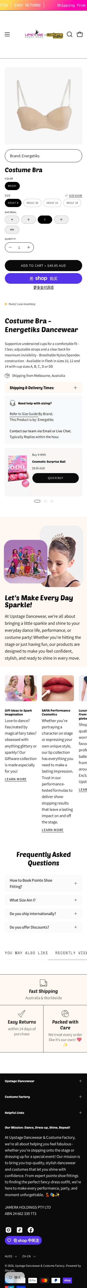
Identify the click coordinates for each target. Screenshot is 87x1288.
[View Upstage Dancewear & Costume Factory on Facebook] (30, 1230)
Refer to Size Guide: (24, 413)
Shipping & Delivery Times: (32, 388)
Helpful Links (14, 1113)
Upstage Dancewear (19, 1081)
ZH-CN (26, 1256)
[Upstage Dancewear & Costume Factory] (43, 34)
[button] (69, 34)
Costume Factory (17, 1097)
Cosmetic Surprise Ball (48, 461)
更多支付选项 (43, 287)
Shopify (10, 1270)
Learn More (16, 779)
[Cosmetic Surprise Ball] (18, 472)
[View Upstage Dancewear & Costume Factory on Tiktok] (19, 1230)
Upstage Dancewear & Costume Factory (40, 1266)
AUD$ (8, 1256)
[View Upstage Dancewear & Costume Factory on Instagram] (8, 1230)
